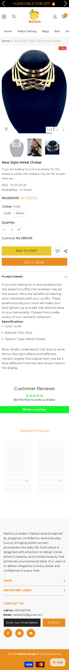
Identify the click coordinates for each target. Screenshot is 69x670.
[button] (57, 130)
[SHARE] (64, 251)
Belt (57, 31)
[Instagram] (19, 633)
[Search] (14, 16)
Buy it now (34, 262)
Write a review (34, 409)
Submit (54, 622)
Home (8, 31)
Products (20, 41)
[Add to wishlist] (57, 251)
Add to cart (27, 251)
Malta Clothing (27, 31)
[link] (18, 480)
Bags (45, 31)
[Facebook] (8, 633)
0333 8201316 (22, 610)
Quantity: (8, 222)
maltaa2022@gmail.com (27, 614)
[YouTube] (31, 633)
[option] (34, 89)
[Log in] (55, 17)
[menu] (4, 16)
